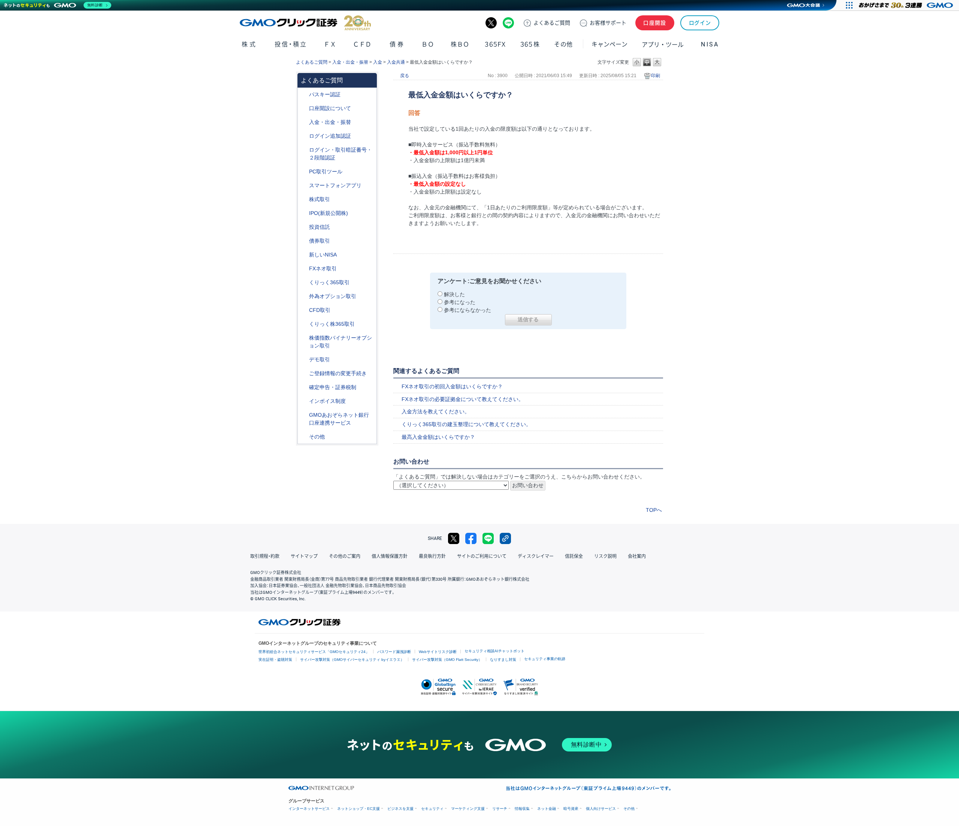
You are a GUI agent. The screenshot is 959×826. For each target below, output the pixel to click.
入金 (377, 62)
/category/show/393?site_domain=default (303, 255)
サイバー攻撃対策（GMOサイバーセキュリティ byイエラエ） (352, 660)
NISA (710, 44)
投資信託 (319, 227)
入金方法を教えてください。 (436, 411)
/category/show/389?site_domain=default (303, 241)
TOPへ (654, 510)
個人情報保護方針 (390, 556)
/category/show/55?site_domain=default (303, 122)
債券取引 (319, 241)
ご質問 (551, 23)
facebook (471, 538)
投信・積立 (291, 44)
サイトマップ (304, 556)
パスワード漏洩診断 (394, 652)
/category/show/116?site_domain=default (303, 227)
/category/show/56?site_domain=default (303, 373)
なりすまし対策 (503, 660)
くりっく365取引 (329, 282)
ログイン (700, 23)
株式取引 (319, 199)
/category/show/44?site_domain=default (303, 437)
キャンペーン (609, 44)
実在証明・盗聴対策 (275, 660)
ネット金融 (546, 809)
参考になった (459, 302)
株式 (249, 44)
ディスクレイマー (536, 556)
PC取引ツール (325, 171)
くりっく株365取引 (332, 324)
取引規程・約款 (264, 556)
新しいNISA (323, 255)
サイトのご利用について (481, 556)
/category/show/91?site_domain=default (303, 108)
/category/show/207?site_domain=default (303, 172)
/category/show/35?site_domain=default (303, 282)
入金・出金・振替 (350, 62)
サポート (608, 23)
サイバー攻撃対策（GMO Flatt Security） (447, 660)
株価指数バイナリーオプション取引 (340, 342)
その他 (317, 437)
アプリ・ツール (663, 44)
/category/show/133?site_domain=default (303, 338)
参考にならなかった (467, 310)
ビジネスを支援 (400, 809)
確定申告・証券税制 (332, 387)
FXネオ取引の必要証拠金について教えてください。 (463, 399)
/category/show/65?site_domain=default (303, 296)
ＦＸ (330, 44)
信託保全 (574, 556)
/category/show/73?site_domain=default (303, 213)
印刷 (655, 75)
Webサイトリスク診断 (438, 652)
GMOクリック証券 (305, 23)
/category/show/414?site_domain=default (303, 94)
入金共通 (396, 62)
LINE (508, 22)
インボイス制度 (327, 401)
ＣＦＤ (362, 44)
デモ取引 (319, 359)
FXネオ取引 (323, 268)
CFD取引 (319, 310)
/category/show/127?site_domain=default (303, 387)
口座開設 (654, 23)
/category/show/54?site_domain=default (303, 150)
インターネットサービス (309, 809)
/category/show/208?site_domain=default (303, 185)
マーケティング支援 (468, 809)
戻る (404, 75)
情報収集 (522, 809)
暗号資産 (570, 809)
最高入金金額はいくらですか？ (438, 437)
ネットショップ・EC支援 (358, 809)
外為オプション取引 (332, 296)
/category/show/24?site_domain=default (303, 269)
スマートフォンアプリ (335, 185)
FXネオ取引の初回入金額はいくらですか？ (452, 386)
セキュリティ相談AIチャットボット (494, 651)
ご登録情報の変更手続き (338, 373)
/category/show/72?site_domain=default (303, 199)
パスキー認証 (325, 94)
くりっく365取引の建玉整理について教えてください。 (466, 424)
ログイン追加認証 (330, 136)
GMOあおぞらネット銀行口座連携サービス (339, 419)
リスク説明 (605, 556)
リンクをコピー (505, 538)
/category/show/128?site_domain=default (303, 415)
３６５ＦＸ (495, 44)
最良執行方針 (432, 556)
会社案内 (637, 556)
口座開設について (330, 108)
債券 (397, 44)
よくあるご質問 (311, 62)
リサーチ (499, 809)
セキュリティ (432, 809)
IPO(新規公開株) (328, 213)
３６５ (530, 44)
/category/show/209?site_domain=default (303, 360)
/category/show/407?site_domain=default (303, 324)
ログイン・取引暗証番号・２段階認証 (340, 154)
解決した (454, 294)
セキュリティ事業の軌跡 (544, 659)
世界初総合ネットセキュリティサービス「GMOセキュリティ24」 (313, 652)
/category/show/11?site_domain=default (303, 310)
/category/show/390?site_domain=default (303, 401)
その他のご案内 (344, 556)
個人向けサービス (601, 809)
